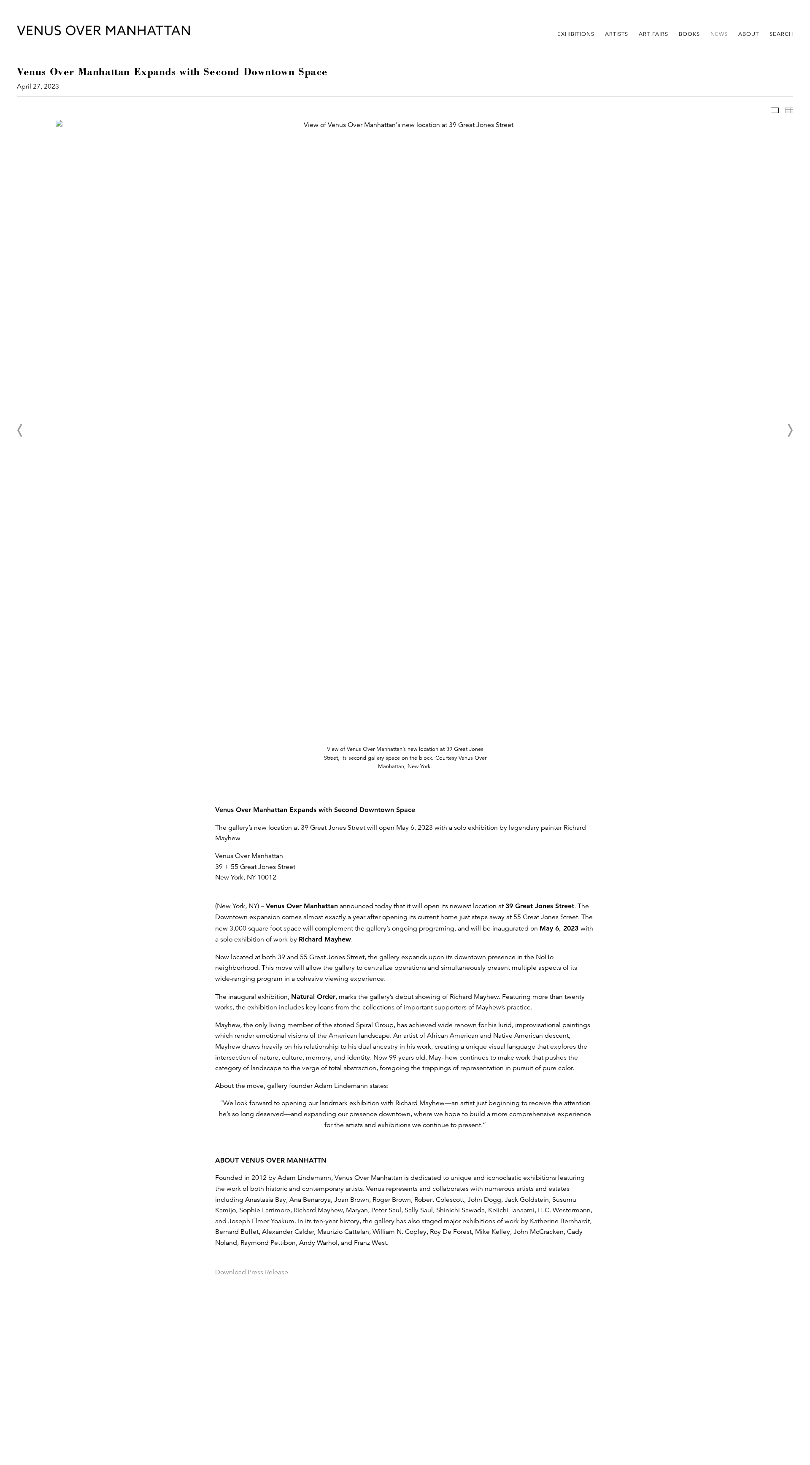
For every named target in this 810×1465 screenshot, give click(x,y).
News (719, 34)
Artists (616, 34)
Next (789, 430)
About (748, 34)
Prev (20, 430)
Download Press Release (251, 1272)
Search (781, 34)
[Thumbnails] (789, 110)
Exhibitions (575, 34)
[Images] (775, 110)
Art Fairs (653, 34)
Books (689, 34)
